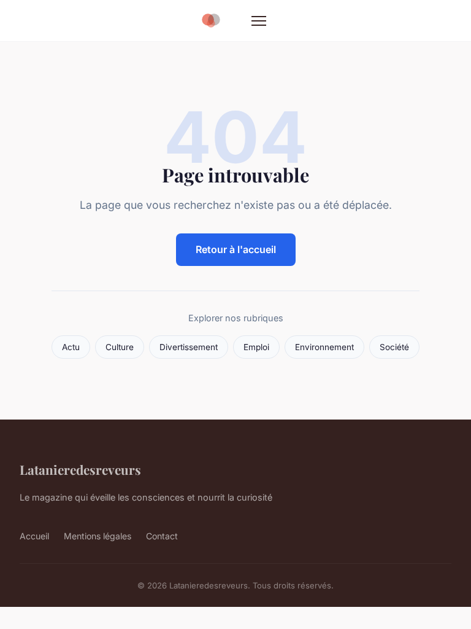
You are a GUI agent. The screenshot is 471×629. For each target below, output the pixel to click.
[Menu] (259, 21)
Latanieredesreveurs (80, 469)
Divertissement (188, 347)
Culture (119, 347)
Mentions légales (97, 536)
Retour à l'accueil (236, 249)
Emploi (256, 347)
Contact (162, 536)
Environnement (324, 347)
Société (394, 347)
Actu (71, 347)
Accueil (34, 536)
